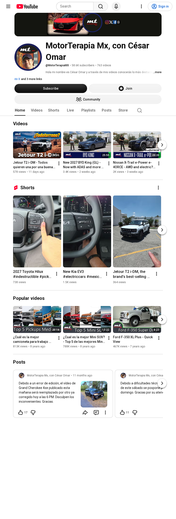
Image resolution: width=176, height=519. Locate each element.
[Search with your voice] (116, 6)
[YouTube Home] (27, 6)
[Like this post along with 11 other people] (122, 412)
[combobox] (76, 6)
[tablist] (88, 110)
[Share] (85, 412)
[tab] (19, 110)
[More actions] (58, 163)
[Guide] (8, 6)
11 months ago (82, 375)
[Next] (162, 145)
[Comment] (96, 412)
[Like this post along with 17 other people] (20, 412)
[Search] (100, 6)
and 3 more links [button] (31, 79)
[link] (63, 395)
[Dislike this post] (33, 412)
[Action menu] (105, 412)
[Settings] (141, 6)
